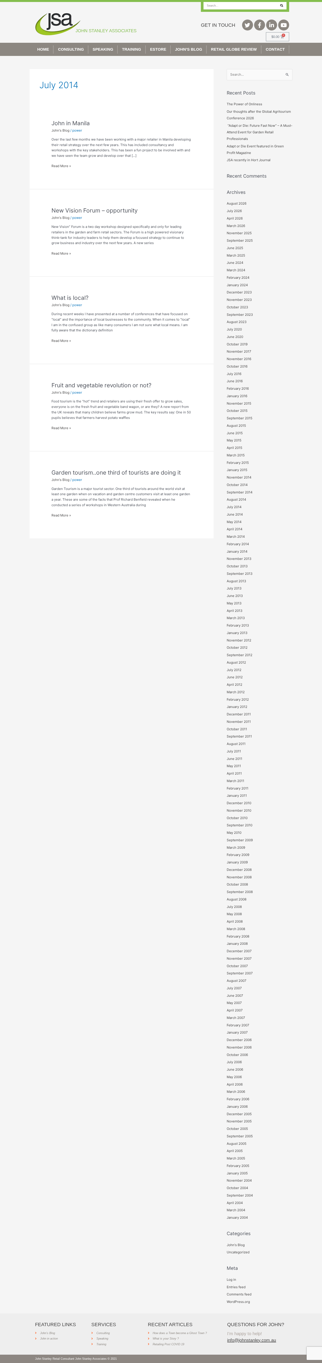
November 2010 (239, 810)
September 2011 (239, 736)
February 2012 (238, 699)
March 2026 (236, 226)
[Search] (282, 5)
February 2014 (238, 544)
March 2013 (236, 618)
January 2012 (237, 707)
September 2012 (239, 655)
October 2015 (237, 411)
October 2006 (237, 1055)
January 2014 (237, 551)
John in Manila (70, 123)
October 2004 (237, 1188)
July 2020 (234, 329)
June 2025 (235, 248)
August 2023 (237, 322)
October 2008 (237, 884)
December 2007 (239, 951)
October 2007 (237, 966)
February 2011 (237, 788)
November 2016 (239, 359)
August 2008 (236, 899)
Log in (231, 1279)
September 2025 (240, 240)
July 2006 (234, 1062)
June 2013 (235, 596)
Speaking (103, 49)
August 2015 (236, 425)
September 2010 (239, 825)
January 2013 (237, 633)
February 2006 (238, 1099)
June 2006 (235, 1069)
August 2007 (236, 981)
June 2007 (235, 995)
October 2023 (237, 307)
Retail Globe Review (234, 49)
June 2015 (235, 433)
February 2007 (238, 1025)
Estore (158, 49)
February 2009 (238, 855)
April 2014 (234, 529)
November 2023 (239, 300)
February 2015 (238, 463)
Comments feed (239, 1294)
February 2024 (238, 277)
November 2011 (239, 722)
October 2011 (237, 729)
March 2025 (236, 255)
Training (131, 49)
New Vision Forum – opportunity (94, 210)
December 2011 (239, 714)
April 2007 (235, 1010)
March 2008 (236, 929)
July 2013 (234, 588)
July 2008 (234, 907)
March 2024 (236, 270)
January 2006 (237, 1106)
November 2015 (239, 403)
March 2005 (236, 1158)
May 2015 (234, 440)
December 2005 (239, 1114)
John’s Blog (188, 49)
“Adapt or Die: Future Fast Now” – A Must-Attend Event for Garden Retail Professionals (259, 132)
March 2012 (236, 692)
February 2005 (238, 1166)
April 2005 (235, 1151)
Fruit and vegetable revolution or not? (101, 385)
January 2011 (237, 795)
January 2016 (237, 396)
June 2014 (235, 514)
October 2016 (237, 366)
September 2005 (240, 1136)
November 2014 (239, 477)
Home (43, 49)
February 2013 (238, 625)
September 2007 (240, 973)
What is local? (69, 297)
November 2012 (239, 640)
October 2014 (237, 485)
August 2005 (236, 1143)
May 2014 (234, 522)
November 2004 (239, 1180)
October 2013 (237, 566)
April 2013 (234, 611)
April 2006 (235, 1084)
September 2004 (240, 1195)
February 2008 (238, 936)
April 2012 (234, 684)
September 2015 (239, 418)
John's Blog (60, 130)
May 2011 (234, 766)
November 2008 (239, 877)
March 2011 (235, 781)
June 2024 (235, 263)
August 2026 (236, 203)
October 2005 (237, 1129)
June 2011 (234, 759)
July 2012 (234, 670)
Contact (275, 49)
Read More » (61, 165)
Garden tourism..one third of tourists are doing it (116, 472)
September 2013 (240, 574)
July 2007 (234, 988)
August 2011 (236, 744)
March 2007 (236, 1018)
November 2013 (239, 559)
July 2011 (234, 751)
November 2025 (239, 233)
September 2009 (240, 840)
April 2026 (235, 218)
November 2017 (239, 351)
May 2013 (234, 603)
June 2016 (235, 381)
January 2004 (237, 1217)
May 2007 (234, 1003)
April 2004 (235, 1203)
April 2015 (234, 448)
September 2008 (240, 892)
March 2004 (236, 1210)
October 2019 (237, 344)
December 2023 (239, 292)
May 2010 (234, 833)
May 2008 (234, 914)
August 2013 (236, 581)
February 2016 (238, 388)
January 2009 (237, 862)
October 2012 (237, 647)
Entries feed (236, 1287)
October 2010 (237, 818)
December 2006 (239, 1040)
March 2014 (236, 536)
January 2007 (237, 1032)
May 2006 (234, 1077)
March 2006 (236, 1092)
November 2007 (239, 958)
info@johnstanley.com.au (251, 1340)
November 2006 (239, 1047)
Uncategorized (238, 1252)
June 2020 (235, 337)
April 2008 (235, 921)
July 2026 (234, 211)
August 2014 (236, 499)
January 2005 (237, 1173)
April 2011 (234, 773)
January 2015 (237, 470)
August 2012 (236, 662)
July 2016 (234, 374)
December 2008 (239, 870)
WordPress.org (238, 1302)
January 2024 (237, 285)
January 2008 (237, 943)
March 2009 (236, 847)
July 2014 (234, 507)
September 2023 (240, 315)
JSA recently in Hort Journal (249, 160)
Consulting (71, 49)
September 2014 (240, 492)
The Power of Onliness (244, 104)
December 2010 (239, 803)
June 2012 (235, 677)
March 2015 (236, 455)
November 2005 (239, 1121)
